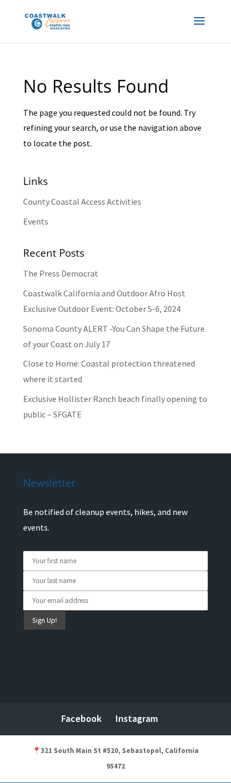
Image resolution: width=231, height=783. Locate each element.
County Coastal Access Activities (82, 201)
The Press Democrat (60, 273)
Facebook (81, 718)
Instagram (137, 718)
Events (35, 221)
